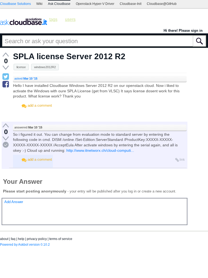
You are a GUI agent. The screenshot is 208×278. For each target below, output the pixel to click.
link (182, 160)
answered (28, 127)
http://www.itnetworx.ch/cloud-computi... (100, 150)
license (21, 67)
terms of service (60, 239)
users (70, 19)
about (4, 239)
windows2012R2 (45, 67)
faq (13, 239)
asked (25, 78)
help (21, 239)
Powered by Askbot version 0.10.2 (25, 245)
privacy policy (37, 239)
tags (53, 19)
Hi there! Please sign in (183, 31)
